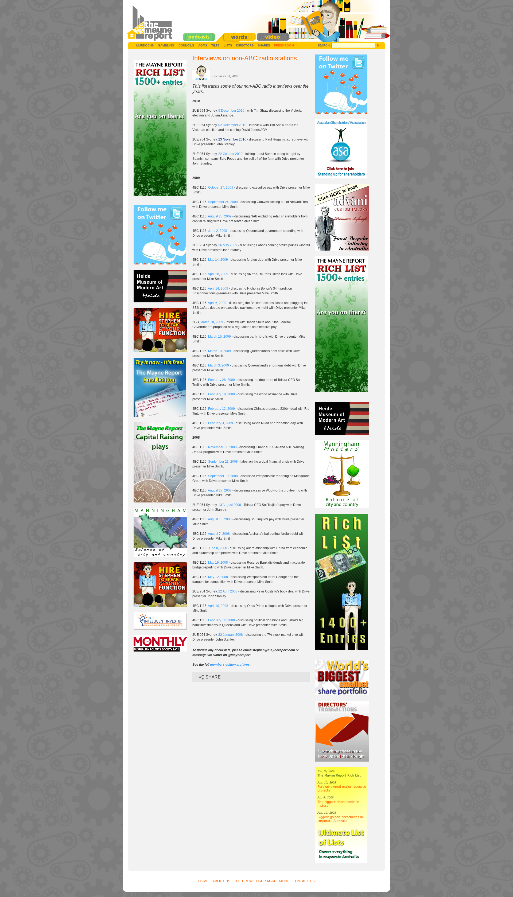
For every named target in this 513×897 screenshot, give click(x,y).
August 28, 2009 (220, 216)
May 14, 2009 (218, 260)
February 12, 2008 (221, 620)
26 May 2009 (227, 245)
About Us (221, 881)
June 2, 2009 (217, 231)
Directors (245, 45)
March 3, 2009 (218, 365)
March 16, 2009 (219, 336)
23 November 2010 (232, 139)
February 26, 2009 (221, 380)
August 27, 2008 (220, 490)
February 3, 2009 (220, 423)
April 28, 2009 (218, 274)
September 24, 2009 (223, 202)
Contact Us (304, 881)
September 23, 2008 (223, 461)
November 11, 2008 (222, 447)
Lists (228, 45)
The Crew (243, 881)
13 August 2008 (229, 505)
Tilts (215, 45)
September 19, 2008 (223, 476)
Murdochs (145, 45)
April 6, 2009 (217, 303)
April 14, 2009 (218, 288)
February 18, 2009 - (223, 394)
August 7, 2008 (219, 534)
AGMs (202, 45)
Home (203, 881)
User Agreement (272, 881)
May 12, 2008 (218, 577)
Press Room (284, 45)
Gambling (166, 45)
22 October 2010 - (231, 154)
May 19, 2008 (218, 562)
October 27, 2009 (220, 187)
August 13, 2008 (220, 519)
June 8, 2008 (217, 548)
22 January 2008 (231, 635)
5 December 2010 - (232, 110)
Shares (264, 45)
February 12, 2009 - (223, 409)
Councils (186, 45)
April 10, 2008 (218, 606)
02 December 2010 (232, 125)
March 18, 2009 (211, 322)
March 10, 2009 (219, 351)
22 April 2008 (228, 591)
